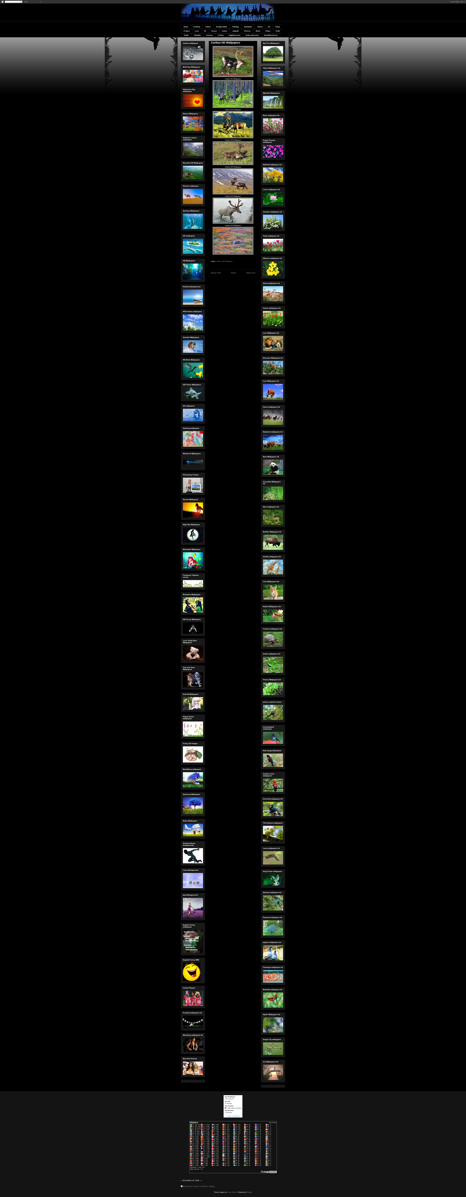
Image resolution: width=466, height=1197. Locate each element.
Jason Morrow (232, 1192)
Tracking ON (236, 1116)
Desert (214, 31)
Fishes (267, 31)
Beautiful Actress (271, 35)
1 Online (229, 1116)
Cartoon (209, 35)
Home (186, 27)
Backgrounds (221, 27)
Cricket (221, 35)
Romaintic (248, 27)
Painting (235, 27)
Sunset (260, 27)
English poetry (234, 35)
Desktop (196, 27)
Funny (277, 27)
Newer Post (216, 273)
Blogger (249, 1192)
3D (205, 31)
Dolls (278, 31)
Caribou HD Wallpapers (224, 261)
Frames (187, 31)
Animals (236, 31)
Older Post (250, 273)
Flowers (247, 31)
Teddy (186, 35)
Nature (208, 27)
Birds (258, 31)
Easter (224, 31)
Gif (269, 27)
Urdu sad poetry (252, 35)
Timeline (197, 35)
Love (197, 31)
